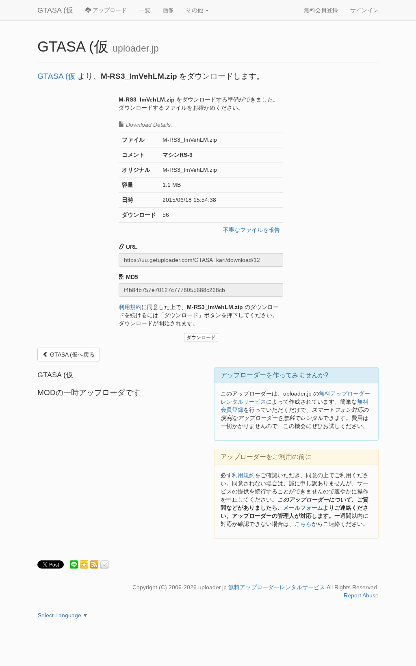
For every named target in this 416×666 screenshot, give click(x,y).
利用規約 (130, 307)
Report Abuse (361, 595)
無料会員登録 (321, 10)
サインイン (364, 10)
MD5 (131, 277)
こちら (303, 524)
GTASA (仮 (55, 10)
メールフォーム (303, 507)
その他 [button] (195, 10)
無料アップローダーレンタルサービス (276, 587)
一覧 (144, 10)
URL (131, 247)
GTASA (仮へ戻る (71, 354)
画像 (168, 10)
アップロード (109, 10)
